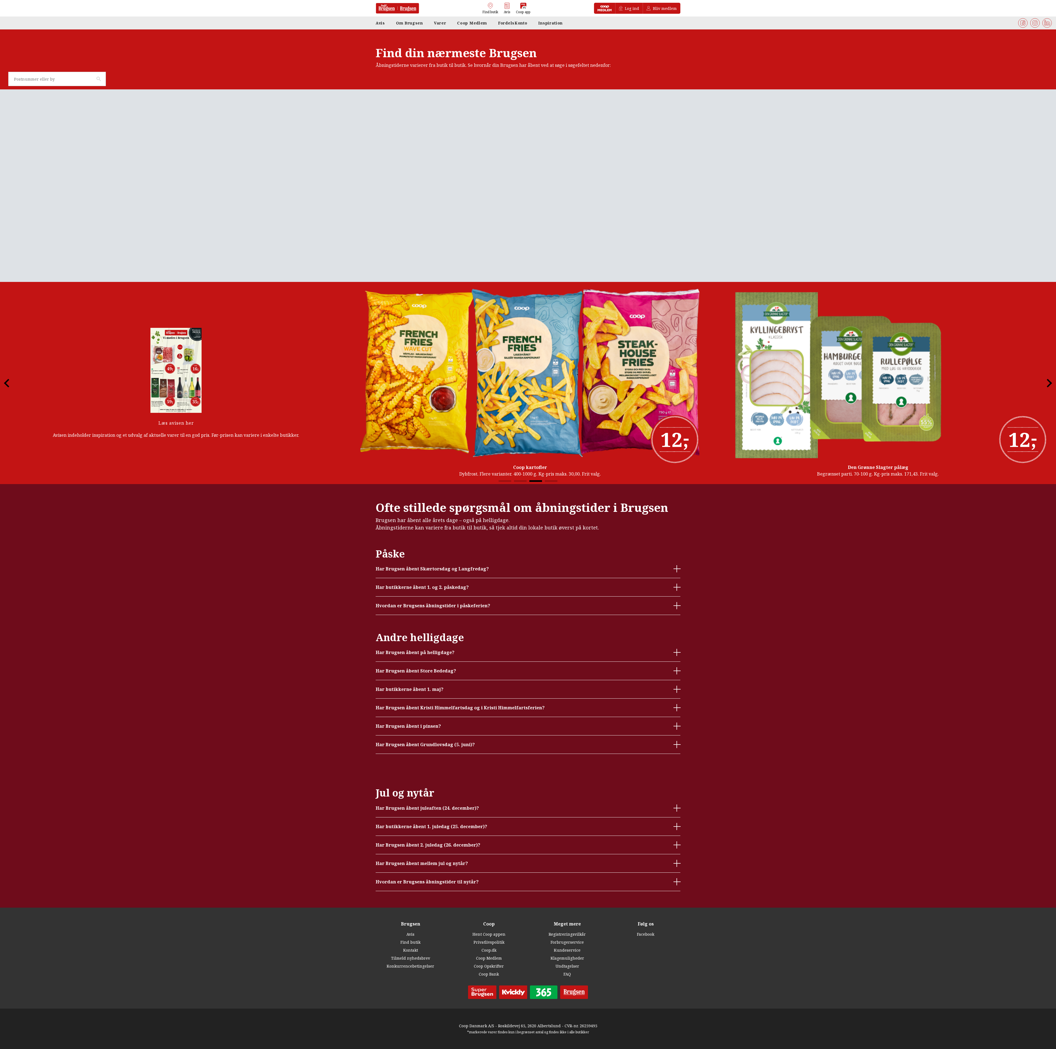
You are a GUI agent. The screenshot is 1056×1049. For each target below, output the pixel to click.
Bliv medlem (665, 8)
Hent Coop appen (488, 934)
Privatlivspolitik (489, 942)
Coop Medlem (489, 958)
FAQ (567, 974)
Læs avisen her (176, 423)
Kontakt (410, 950)
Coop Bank (489, 974)
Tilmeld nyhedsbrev (410, 958)
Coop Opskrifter (489, 966)
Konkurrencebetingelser (410, 966)
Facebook (645, 934)
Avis (410, 934)
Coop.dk (489, 950)
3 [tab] (535, 481)
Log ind (632, 8)
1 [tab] (505, 481)
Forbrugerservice (567, 942)
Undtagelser (567, 966)
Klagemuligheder (567, 958)
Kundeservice (567, 950)
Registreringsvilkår (567, 934)
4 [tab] (551, 481)
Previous (11, 383)
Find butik (410, 942)
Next (1045, 383)
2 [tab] (520, 481)
